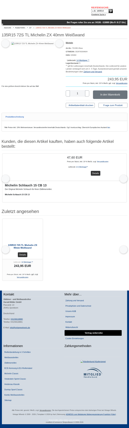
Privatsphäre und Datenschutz (77, 306)
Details (95, 173)
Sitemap (7, 400)
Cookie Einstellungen (74, 338)
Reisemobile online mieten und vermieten (64, 420)
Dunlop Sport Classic (12, 390)
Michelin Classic (10, 373)
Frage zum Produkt (113, 105)
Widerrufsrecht (71, 327)
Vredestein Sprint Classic (14, 379)
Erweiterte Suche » (98, 14)
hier (108, 127)
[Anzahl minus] (68, 93)
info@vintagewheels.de (20, 328)
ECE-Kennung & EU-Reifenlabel (17, 368)
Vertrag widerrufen (93, 333)
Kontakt (68, 322)
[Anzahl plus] (87, 93)
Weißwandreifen (10, 357)
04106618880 (17, 319)
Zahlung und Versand (93, 72)
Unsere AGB (70, 311)
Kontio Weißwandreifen (13, 395)
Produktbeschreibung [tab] (15, 117)
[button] (8, 56)
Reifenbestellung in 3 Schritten (17, 352)
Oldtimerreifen (10, 363)
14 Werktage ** (82, 60)
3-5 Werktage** (82, 167)
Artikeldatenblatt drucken (81, 105)
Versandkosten (121, 83)
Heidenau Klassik (11, 384)
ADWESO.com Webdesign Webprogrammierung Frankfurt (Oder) (91, 414)
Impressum (69, 317)
